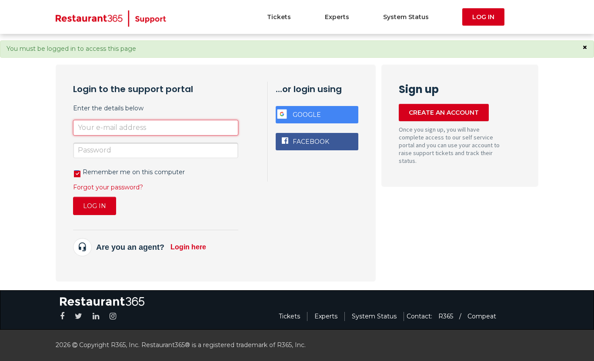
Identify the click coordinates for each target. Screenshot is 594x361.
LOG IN (483, 17)
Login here (188, 247)
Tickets (279, 17)
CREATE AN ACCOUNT (444, 112)
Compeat (481, 316)
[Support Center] (111, 18)
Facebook (311, 142)
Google (307, 115)
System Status (406, 17)
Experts (337, 17)
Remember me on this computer (134, 172)
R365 (445, 316)
